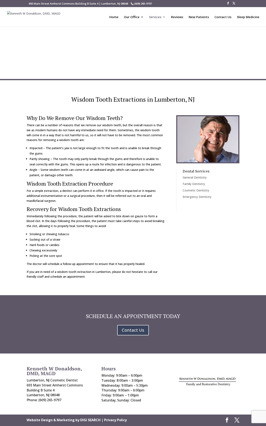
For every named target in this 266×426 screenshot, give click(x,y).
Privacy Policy (115, 420)
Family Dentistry (194, 184)
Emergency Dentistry (197, 197)
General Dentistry (195, 177)
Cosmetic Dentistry (196, 190)
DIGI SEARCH (90, 420)
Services (155, 17)
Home (113, 17)
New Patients (199, 17)
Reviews (177, 17)
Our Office (131, 17)
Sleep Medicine (248, 17)
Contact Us (223, 17)
